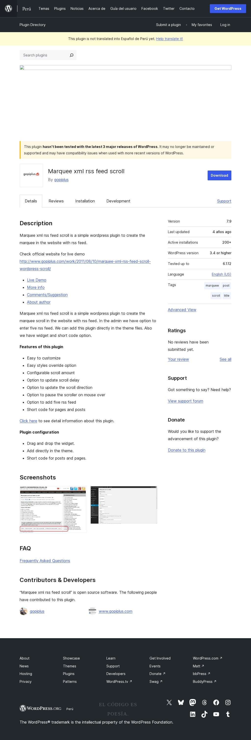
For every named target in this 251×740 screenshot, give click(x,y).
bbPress (202, 674)
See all (225, 359)
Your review (178, 359)
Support (224, 200)
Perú (69, 709)
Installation (85, 200)
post (226, 285)
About (24, 658)
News (24, 666)
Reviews (56, 200)
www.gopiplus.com (115, 611)
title (226, 295)
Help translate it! (169, 39)
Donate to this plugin (186, 450)
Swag (156, 681)
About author (38, 302)
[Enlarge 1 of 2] (79, 492)
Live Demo (36, 280)
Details (31, 200)
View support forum (185, 400)
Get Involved (160, 658)
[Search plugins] (71, 55)
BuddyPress (205, 681)
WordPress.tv (119, 681)
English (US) (221, 274)
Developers (116, 674)
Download (219, 175)
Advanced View (182, 309)
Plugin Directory (33, 25)
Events (155, 666)
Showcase (71, 658)
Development (118, 200)
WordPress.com (208, 658)
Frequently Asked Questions (45, 560)
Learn (110, 658)
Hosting (26, 674)
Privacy (26, 681)
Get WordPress (227, 8)
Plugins (69, 674)
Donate (158, 674)
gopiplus (61, 179)
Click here (28, 420)
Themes (69, 666)
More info (36, 287)
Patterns (70, 681)
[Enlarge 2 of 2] (150, 492)
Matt (198, 666)
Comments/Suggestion (47, 294)
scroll (216, 295)
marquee (212, 285)
